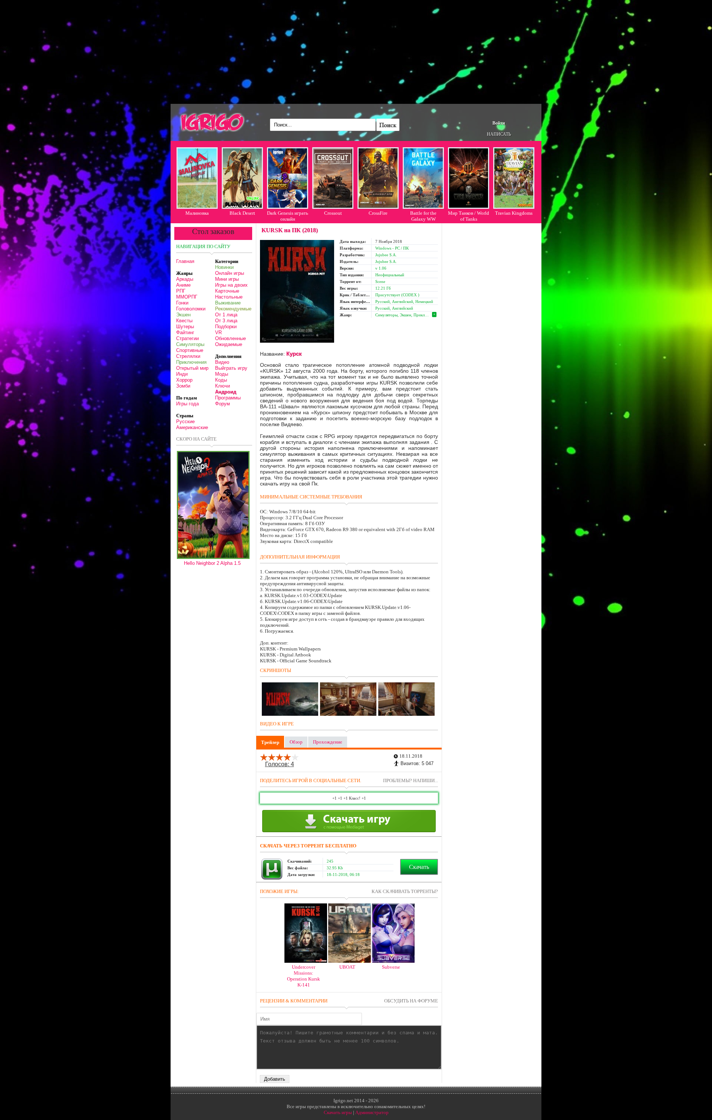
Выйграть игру (231, 368)
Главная (185, 261)
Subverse (391, 967)
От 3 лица (226, 320)
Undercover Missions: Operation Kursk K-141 (303, 976)
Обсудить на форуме (411, 1001)
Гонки (182, 303)
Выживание (228, 303)
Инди (182, 374)
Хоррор (184, 380)
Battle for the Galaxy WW (423, 216)
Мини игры (227, 279)
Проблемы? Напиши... (410, 780)
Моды (221, 374)
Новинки (224, 267)
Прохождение (327, 742)
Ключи (222, 386)
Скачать (419, 867)
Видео (222, 362)
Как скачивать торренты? (405, 891)
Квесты (184, 320)
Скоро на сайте (196, 439)
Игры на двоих (231, 285)
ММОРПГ (186, 297)
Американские (192, 427)
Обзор (296, 742)
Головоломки (190, 309)
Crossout (333, 213)
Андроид (225, 392)
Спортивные (189, 350)
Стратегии (187, 338)
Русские (185, 421)
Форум (222, 403)
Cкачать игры (338, 1112)
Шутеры (185, 326)
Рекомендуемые (233, 309)
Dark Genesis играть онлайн (287, 216)
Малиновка (197, 213)
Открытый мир (192, 368)
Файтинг (185, 332)
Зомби (183, 386)
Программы (228, 398)
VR (218, 332)
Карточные (227, 291)
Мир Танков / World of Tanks (468, 216)
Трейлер (270, 742)
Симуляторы (190, 344)
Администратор (372, 1112)
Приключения (191, 362)
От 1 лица (226, 314)
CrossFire (378, 213)
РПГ (180, 291)
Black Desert (242, 213)
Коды (221, 380)
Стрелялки (188, 356)
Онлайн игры (229, 273)
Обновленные (230, 338)
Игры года (187, 403)
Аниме (183, 285)
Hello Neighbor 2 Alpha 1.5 (212, 563)
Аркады (184, 279)
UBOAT (347, 967)
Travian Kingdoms (514, 213)
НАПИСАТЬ (499, 134)
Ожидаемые (228, 344)
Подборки (226, 326)
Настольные (229, 297)
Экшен (183, 314)
